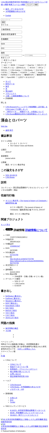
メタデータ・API (17, 389)
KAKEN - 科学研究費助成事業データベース (27, 410)
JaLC (5, 65)
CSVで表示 (10, 315)
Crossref (21, 65)
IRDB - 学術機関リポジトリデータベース (26, 413)
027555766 (14, 255)
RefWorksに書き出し (13, 296)
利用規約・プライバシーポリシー (23, 369)
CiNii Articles (15, 70)
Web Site (4, 126)
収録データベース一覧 (19, 367)
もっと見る (5, 225)
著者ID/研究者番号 (8, 34)
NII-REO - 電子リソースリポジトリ (24, 415)
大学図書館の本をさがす (15, 11)
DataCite (30, 65)
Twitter (12, 402)
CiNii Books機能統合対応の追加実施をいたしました (26, 114)
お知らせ (13, 398)
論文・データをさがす (14, 9)
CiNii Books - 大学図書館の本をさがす (25, 387)
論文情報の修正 (11, 328)
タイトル (4, 25)
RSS (11, 400)
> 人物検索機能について (19, 96)
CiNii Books (28, 70)
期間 (3, 53)
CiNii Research (15, 385)
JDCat (40, 68)
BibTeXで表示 (11, 310)
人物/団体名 (5, 29)
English (8, 15)
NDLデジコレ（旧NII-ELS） (15, 68)
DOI (2, 48)
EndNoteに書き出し (13, 298)
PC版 (3, 356)
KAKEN (24, 72)
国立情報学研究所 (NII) (19, 376)
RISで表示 (9, 308)
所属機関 (4, 39)
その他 (8, 331)
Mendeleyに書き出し (13, 301)
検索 (36, 4)
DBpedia (14, 72)
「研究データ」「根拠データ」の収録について (24, 112)
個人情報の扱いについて (20, 372)
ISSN (3, 44)
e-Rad (32, 72)
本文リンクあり (9, 60)
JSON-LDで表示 (11, 318)
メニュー (29, 4)
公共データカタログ (26, 77)
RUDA (32, 68)
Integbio (40, 72)
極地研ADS (29, 75)
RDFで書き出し (11, 303)
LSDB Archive (16, 75)
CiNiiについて (15, 364)
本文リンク (5, 58)
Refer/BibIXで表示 (12, 306)
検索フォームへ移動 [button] (17, 4)
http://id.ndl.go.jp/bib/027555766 (22, 259)
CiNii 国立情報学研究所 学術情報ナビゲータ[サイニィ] (23, 2)
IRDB (13, 65)
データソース (6, 63)
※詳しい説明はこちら (26, 349)
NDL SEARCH (11, 175)
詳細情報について (36, 230)
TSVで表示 (9, 313)
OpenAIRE (10, 77)
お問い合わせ (15, 374)
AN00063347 (15, 246)
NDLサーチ (41, 65)
